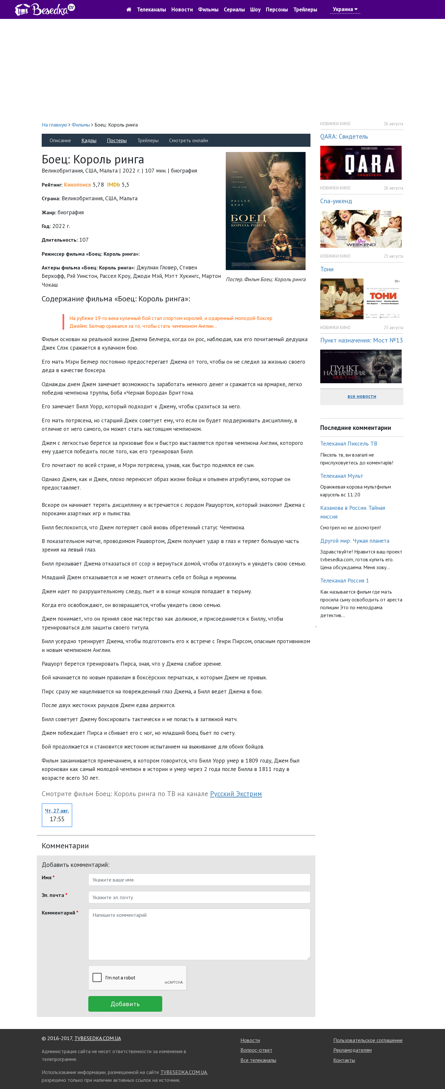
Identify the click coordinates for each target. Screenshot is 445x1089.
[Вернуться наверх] (433, 1069)
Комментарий (60, 912)
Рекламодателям (352, 1050)
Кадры (88, 140)
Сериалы (234, 9)
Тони (327, 269)
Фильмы (208, 9)
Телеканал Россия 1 (344, 580)
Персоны (277, 9)
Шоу (255, 9)
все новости (362, 396)
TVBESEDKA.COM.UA (97, 1038)
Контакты (344, 1060)
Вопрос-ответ (256, 1050)
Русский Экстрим (236, 793)
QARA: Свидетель (344, 136)
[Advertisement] (222, 69)
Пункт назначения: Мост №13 (361, 340)
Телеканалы (151, 9)
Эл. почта (54, 895)
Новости (182, 9)
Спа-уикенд (336, 201)
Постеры (117, 140)
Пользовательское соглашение (368, 1040)
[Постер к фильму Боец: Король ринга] (266, 210)
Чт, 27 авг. (57, 810)
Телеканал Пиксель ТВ (348, 443)
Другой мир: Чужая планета (354, 540)
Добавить (125, 1004)
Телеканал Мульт (341, 475)
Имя (48, 877)
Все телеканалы (258, 1060)
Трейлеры (305, 9)
